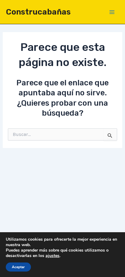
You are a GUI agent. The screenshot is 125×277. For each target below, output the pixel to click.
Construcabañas (38, 12)
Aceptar (18, 267)
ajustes (52, 256)
